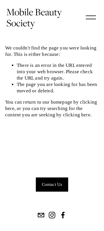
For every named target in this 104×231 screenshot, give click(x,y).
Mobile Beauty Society (34, 18)
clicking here (76, 115)
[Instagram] (52, 215)
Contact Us (52, 184)
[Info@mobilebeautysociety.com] (41, 215)
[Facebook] (63, 215)
